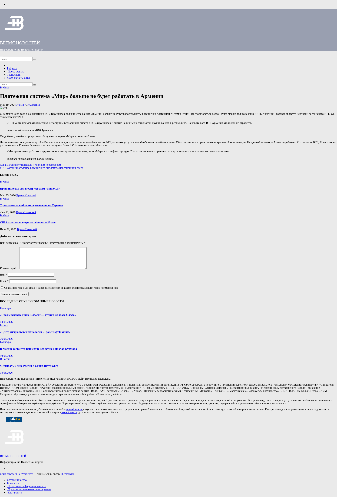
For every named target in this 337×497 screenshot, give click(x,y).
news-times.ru (74, 409)
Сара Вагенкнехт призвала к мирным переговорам (30, 164)
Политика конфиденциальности (26, 486)
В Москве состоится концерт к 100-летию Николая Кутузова (38, 348)
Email (4, 281)
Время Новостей (26, 195)
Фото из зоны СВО (18, 77)
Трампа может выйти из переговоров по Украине (31, 205)
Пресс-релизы (15, 71)
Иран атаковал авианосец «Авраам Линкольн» (30, 188)
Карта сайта (14, 492)
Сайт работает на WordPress (17, 473)
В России (5, 358)
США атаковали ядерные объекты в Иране (27, 222)
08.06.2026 (6, 372)
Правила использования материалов (29, 489)
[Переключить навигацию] (1, 56)
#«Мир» (21, 104)
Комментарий (9, 268)
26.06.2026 (6, 338)
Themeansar (67, 473)
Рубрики (12, 68)
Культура (5, 308)
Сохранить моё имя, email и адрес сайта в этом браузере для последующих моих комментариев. (61, 287)
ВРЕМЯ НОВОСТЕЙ (20, 42)
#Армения (33, 104)
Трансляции (14, 74)
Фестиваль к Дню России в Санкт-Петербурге (29, 365)
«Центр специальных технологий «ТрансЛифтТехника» (35, 331)
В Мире (4, 87)
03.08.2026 (6, 321)
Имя (3, 274)
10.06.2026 (6, 355)
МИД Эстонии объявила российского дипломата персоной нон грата (41, 167)
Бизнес (4, 325)
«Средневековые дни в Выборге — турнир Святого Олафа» (38, 314)
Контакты (13, 483)
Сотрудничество (17, 479)
